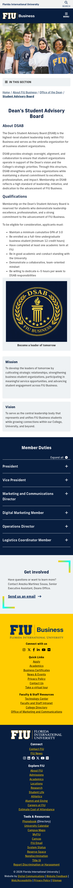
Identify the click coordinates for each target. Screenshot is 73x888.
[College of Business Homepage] (19, 15)
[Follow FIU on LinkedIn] (29, 758)
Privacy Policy (36, 678)
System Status (36, 847)
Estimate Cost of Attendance (36, 809)
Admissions (36, 774)
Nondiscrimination (36, 856)
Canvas (36, 838)
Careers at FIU (36, 805)
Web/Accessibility (21, 880)
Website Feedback (56, 876)
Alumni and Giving (36, 800)
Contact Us (36, 683)
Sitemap (57, 880)
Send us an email (21, 596)
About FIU (36, 770)
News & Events (36, 674)
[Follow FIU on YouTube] (43, 758)
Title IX (36, 860)
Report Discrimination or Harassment (36, 864)
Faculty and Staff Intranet (36, 703)
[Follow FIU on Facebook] (34, 758)
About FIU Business (25, 92)
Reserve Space (36, 851)
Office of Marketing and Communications (36, 711)
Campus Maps (36, 830)
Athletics (36, 796)
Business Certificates (36, 670)
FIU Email (36, 843)
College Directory (36, 707)
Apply (36, 661)
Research (36, 787)
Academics (36, 665)
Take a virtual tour (36, 687)
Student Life (36, 792)
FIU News (36, 753)
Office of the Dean (51, 92)
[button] (66, 15)
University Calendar (36, 825)
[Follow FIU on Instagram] (25, 758)
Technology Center (36, 698)
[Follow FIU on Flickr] (48, 758)
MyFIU (37, 834)
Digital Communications (31, 876)
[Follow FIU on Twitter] (38, 758)
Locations (37, 783)
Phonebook (29, 821)
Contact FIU (36, 749)
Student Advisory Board (18, 96)
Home (6, 92)
